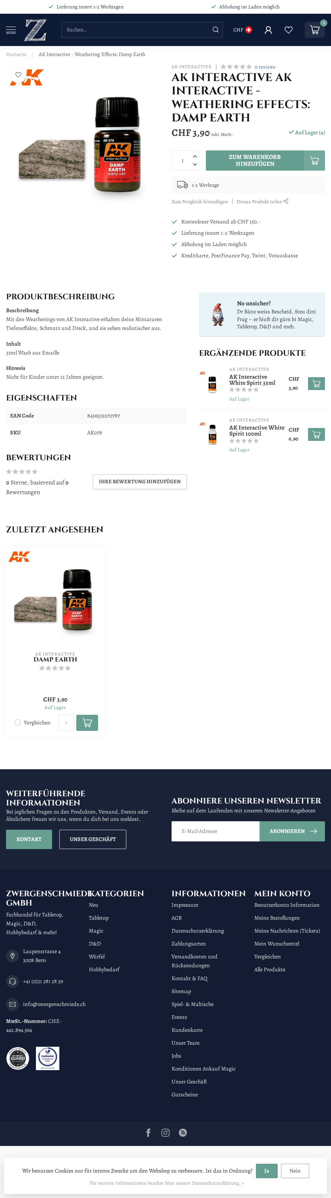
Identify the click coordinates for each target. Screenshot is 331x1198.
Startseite (16, 54)
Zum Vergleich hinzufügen (200, 201)
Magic (96, 931)
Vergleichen (37, 723)
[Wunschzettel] (289, 30)
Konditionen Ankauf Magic (204, 1069)
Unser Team (186, 1043)
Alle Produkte (269, 969)
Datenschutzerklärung (198, 931)
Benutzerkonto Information (287, 905)
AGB (177, 918)
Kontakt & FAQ (189, 978)
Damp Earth (55, 660)
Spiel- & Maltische (193, 1004)
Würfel (97, 956)
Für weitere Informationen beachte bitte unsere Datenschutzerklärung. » (167, 1182)
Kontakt (29, 839)
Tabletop (99, 918)
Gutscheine (185, 1094)
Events (179, 1017)
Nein (295, 1171)
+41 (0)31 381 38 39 (43, 981)
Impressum (185, 905)
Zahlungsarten (189, 944)
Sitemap (181, 991)
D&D (95, 944)
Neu (93, 905)
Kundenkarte (187, 1030)
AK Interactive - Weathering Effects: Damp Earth (92, 54)
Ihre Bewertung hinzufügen (140, 481)
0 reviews (265, 66)
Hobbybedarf (104, 969)
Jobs (176, 1056)
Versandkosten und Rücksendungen (195, 961)
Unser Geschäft (93, 839)
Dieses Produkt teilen (260, 201)
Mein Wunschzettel (276, 944)
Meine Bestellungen (277, 918)
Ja (266, 1171)
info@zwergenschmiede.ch (54, 1004)
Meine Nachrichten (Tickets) (287, 931)
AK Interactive (192, 67)
